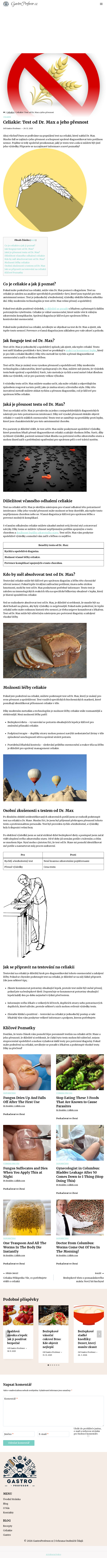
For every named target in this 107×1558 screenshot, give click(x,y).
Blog (5, 1503)
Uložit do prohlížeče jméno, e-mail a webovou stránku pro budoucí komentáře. (87, 1431)
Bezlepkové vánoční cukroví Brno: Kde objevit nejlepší (52, 1339)
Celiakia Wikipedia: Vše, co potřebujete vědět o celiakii (25, 1277)
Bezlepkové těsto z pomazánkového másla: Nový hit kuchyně (83, 1277)
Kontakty (8, 1512)
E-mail (44, 1434)
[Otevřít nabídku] (101, 4)
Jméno (9, 1434)
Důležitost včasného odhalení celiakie (25, 255)
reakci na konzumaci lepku (81, 350)
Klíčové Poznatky (14, 272)
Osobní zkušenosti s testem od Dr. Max (25, 265)
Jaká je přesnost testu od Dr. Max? (22, 252)
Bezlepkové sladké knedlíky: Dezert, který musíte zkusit (87, 1339)
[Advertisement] (53, 27)
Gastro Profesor (13, 128)
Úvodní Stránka (11, 1499)
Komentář (11, 1398)
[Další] (99, 1334)
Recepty (7, 1526)
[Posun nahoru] (100, 1554)
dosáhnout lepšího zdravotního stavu (37, 532)
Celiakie (7, 117)
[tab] (48, 1365)
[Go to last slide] (7, 1334)
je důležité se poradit (56, 308)
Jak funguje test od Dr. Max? (19, 249)
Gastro (7, 1534)
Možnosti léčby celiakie (17, 262)
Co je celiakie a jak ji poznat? (20, 245)
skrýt (33, 240)
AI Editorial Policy (53, 1554)
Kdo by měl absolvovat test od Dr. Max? (25, 259)
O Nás (6, 1508)
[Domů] (4, 112)
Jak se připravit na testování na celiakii (25, 269)
